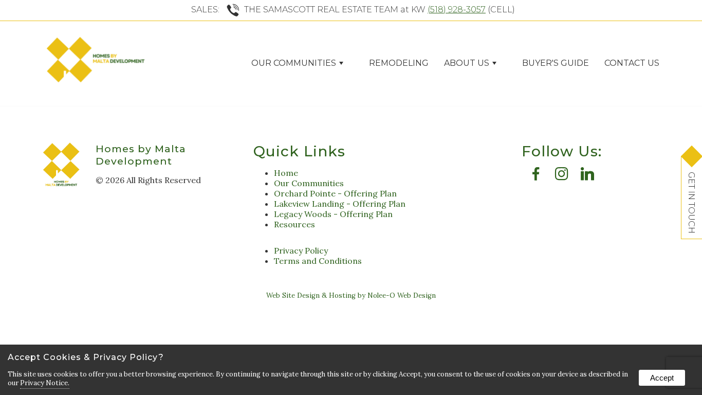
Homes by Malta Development (141, 154)
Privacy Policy (301, 250)
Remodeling (399, 63)
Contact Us (631, 63)
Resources (294, 224)
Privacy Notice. (44, 383)
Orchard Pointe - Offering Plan (335, 193)
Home (286, 173)
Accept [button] (662, 377)
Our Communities (309, 183)
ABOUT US (466, 63)
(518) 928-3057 (457, 9)
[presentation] (536, 176)
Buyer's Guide (555, 63)
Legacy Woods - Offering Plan (333, 214)
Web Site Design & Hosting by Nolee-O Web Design (351, 295)
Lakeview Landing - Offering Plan (339, 204)
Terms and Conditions (318, 261)
